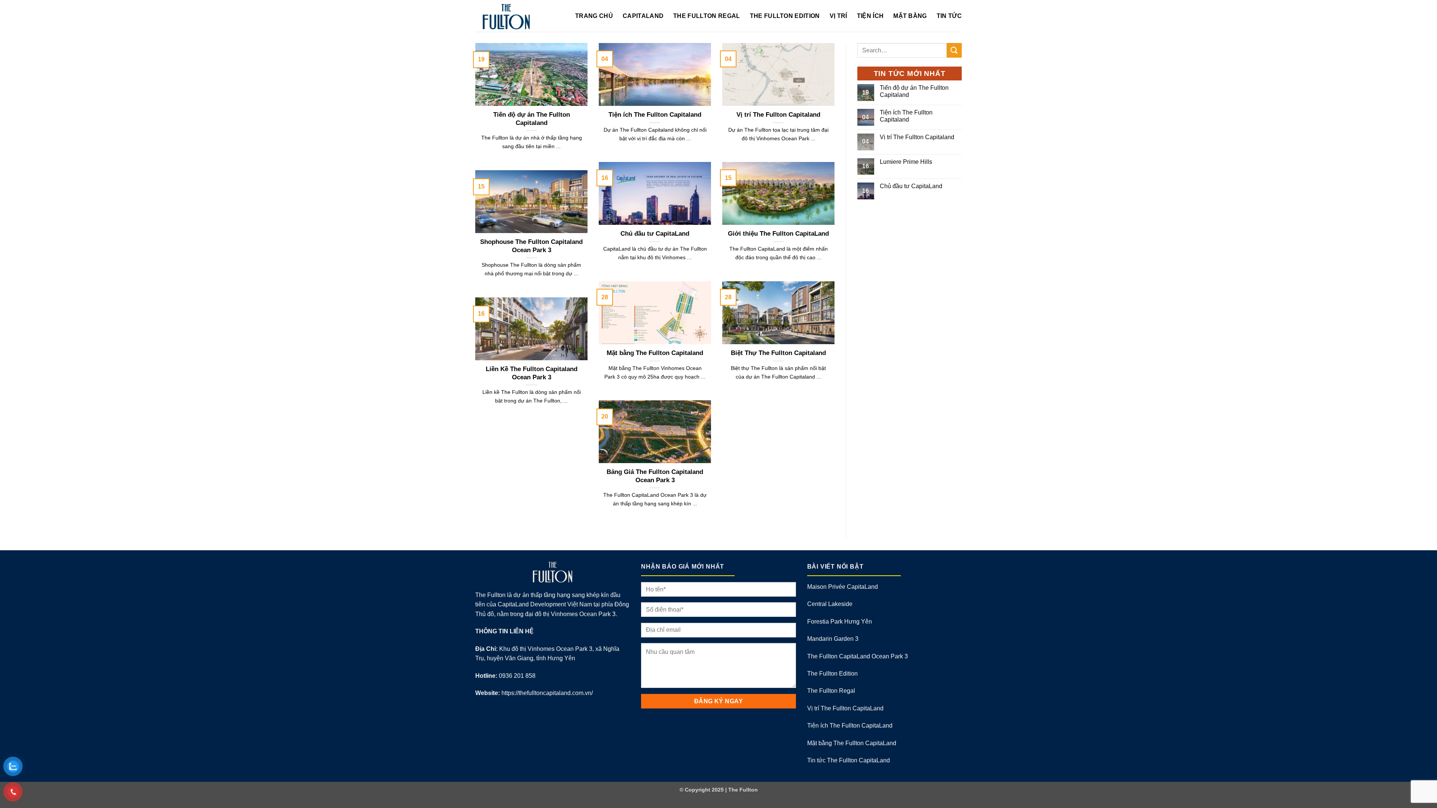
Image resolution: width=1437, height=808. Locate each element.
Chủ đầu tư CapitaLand (654, 233)
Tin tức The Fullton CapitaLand (848, 760)
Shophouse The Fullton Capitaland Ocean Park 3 (531, 246)
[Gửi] (954, 50)
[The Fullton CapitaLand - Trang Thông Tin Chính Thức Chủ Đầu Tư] (519, 16)
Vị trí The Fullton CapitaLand (845, 708)
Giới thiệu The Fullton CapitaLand (778, 233)
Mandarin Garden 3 (832, 639)
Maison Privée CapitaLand (842, 587)
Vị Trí (838, 16)
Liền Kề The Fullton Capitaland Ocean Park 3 (531, 373)
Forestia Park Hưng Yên (839, 621)
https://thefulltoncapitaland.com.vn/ (547, 693)
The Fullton (743, 790)
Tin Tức (949, 16)
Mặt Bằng (910, 16)
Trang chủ (594, 16)
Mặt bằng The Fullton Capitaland (655, 352)
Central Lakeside (829, 604)
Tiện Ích (870, 16)
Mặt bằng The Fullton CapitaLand (851, 743)
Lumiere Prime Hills (906, 162)
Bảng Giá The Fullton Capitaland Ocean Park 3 (655, 476)
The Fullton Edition (785, 16)
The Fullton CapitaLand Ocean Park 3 (857, 656)
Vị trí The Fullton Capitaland (778, 114)
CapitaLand (643, 16)
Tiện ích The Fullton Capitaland (654, 114)
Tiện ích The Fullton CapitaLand (850, 725)
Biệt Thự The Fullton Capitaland (778, 352)
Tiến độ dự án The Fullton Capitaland (531, 118)
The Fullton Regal (706, 16)
